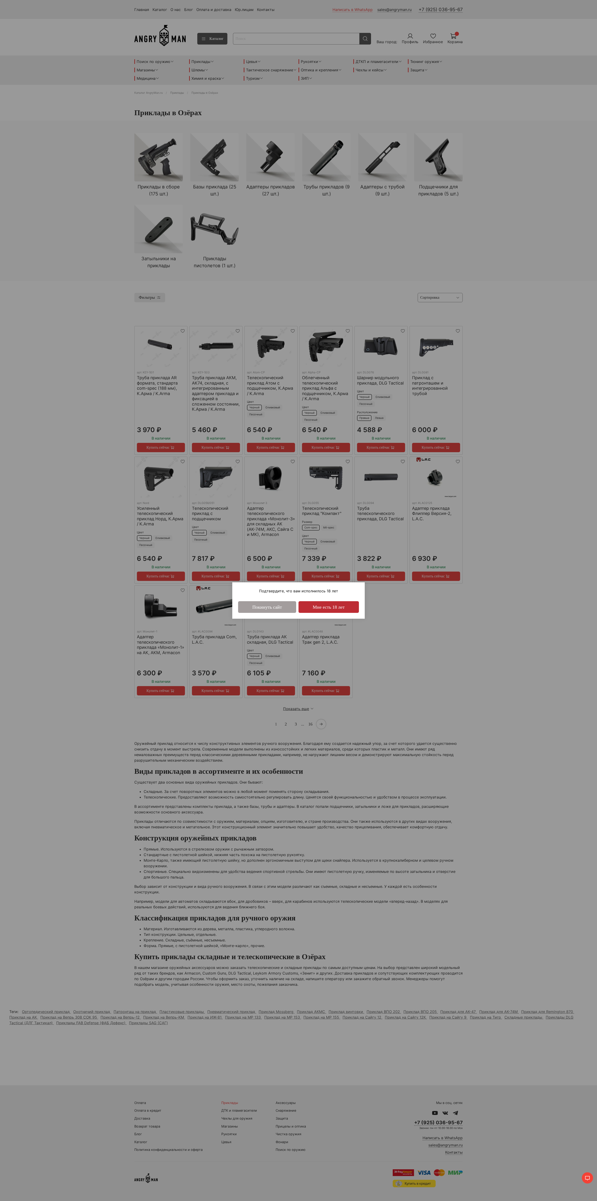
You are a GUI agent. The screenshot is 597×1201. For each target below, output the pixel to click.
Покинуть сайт (267, 607)
